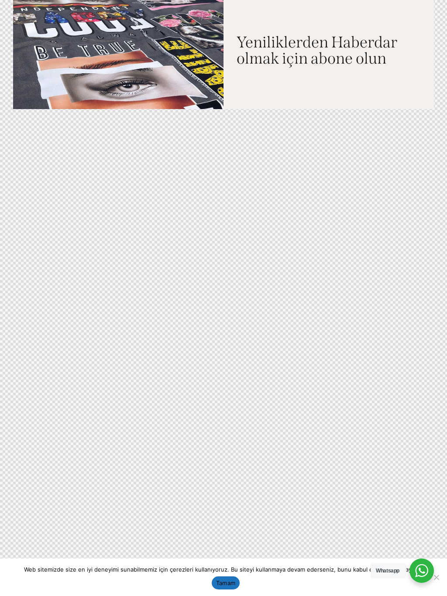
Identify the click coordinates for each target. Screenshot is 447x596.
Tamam (225, 582)
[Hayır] (436, 577)
